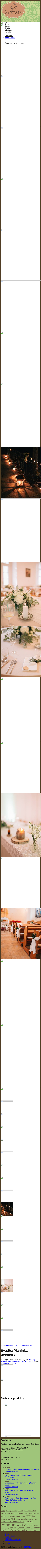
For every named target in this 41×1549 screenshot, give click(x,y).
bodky (8, 1510)
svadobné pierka (24, 1525)
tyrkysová (36, 1525)
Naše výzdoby (11, 1345)
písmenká (14, 1522)
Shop (3, 1345)
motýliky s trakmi (5, 1519)
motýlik (23, 1516)
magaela (4, 1516)
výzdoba (13, 1363)
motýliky (30, 1516)
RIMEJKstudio (29, 1547)
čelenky (37, 1528)
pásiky (8, 1522)
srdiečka (29, 1521)
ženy (26, 1530)
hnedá (3, 1513)
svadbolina (5, 1363)
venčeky (3, 1528)
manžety (12, 1516)
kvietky (27, 1513)
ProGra (30, 1519)
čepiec (3, 1530)
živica (30, 1530)
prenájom (24, 1519)
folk (34, 1511)
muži (13, 1519)
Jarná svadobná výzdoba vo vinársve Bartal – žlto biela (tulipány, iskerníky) (22, 1499)
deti (26, 1511)
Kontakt (8, 1538)
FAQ (6, 1542)
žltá (34, 1530)
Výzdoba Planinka (24, 1345)
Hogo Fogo (7, 1513)
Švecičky (20, 1530)
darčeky (21, 1511)
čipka (14, 1530)
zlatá (32, 1528)
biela (3, 1510)
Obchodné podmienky (13, 1540)
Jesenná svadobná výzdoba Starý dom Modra (22, 1469)
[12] (2, 23)
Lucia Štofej (35, 1513)
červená (8, 1530)
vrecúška (13, 1528)
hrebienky (13, 1513)
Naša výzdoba (10, 1536)
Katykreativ (20, 1513)
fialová (30, 1511)
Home (7, 22)
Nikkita (18, 1519)
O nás (7, 1534)
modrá (17, 1516)
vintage (7, 1528)
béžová (14, 1511)
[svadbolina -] (13, 18)
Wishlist (8, 1543)
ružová (21, 1521)
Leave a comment (11, 1471)
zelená (27, 1528)
